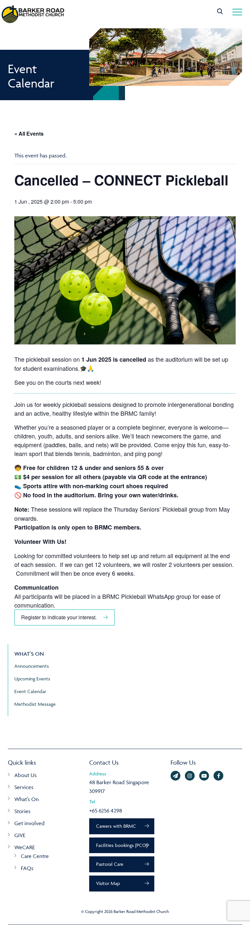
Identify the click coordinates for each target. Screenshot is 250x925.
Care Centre (35, 856)
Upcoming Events (32, 679)
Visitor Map (108, 883)
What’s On (26, 799)
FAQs (27, 868)
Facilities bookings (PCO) (121, 845)
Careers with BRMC (116, 826)
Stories (22, 811)
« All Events (29, 133)
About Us (25, 775)
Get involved (29, 823)
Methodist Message (35, 704)
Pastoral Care (109, 864)
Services (24, 787)
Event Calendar (30, 691)
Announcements (31, 666)
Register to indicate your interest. (59, 617)
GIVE (19, 835)
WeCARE (24, 847)
